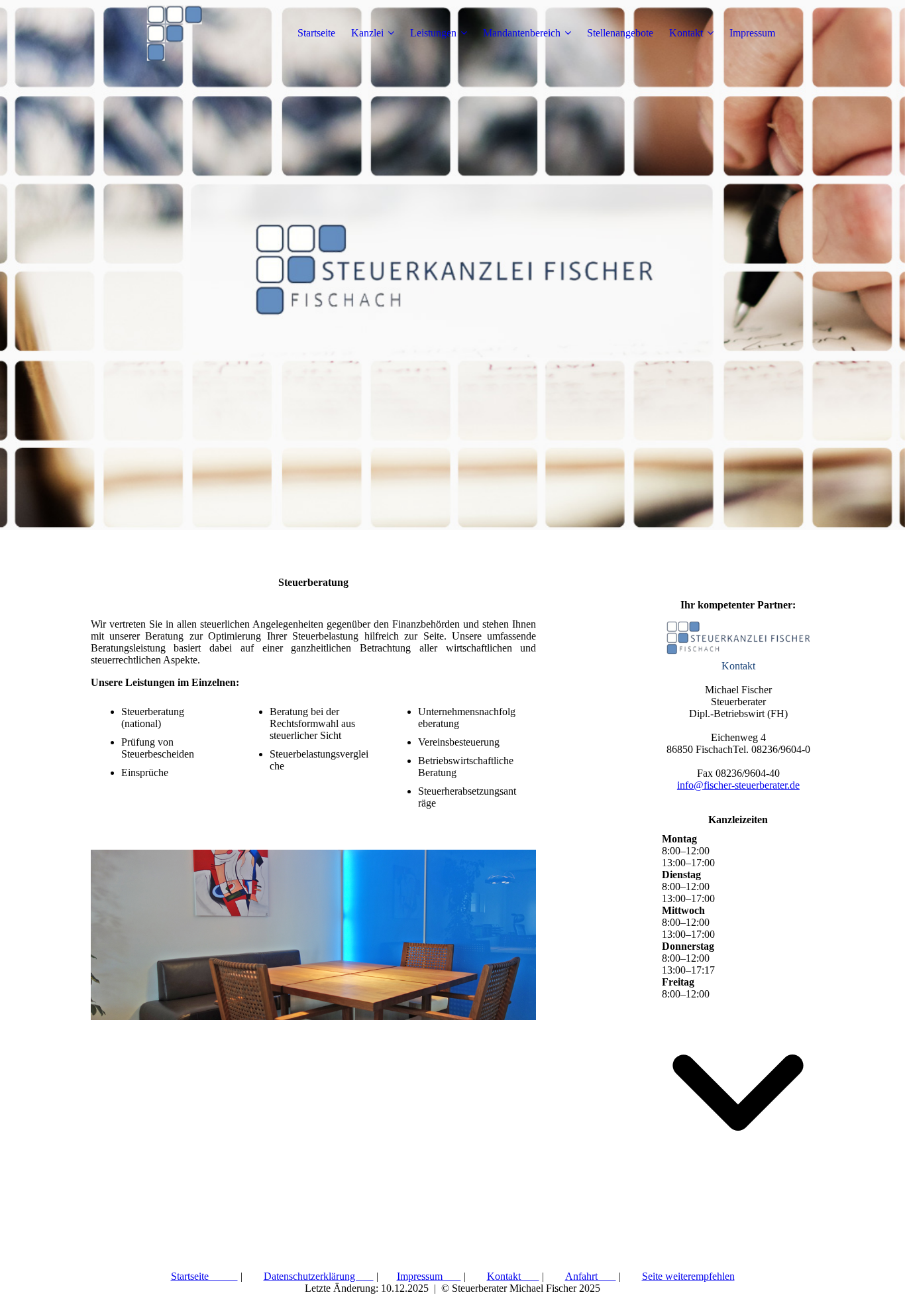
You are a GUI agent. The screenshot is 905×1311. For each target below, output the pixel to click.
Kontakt (686, 32)
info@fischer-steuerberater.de (738, 785)
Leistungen (433, 32)
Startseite (316, 32)
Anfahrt (590, 1276)
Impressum (752, 32)
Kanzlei (367, 32)
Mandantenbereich (521, 32)
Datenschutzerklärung (319, 1276)
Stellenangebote (620, 32)
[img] (173, 33)
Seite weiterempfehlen (688, 1276)
